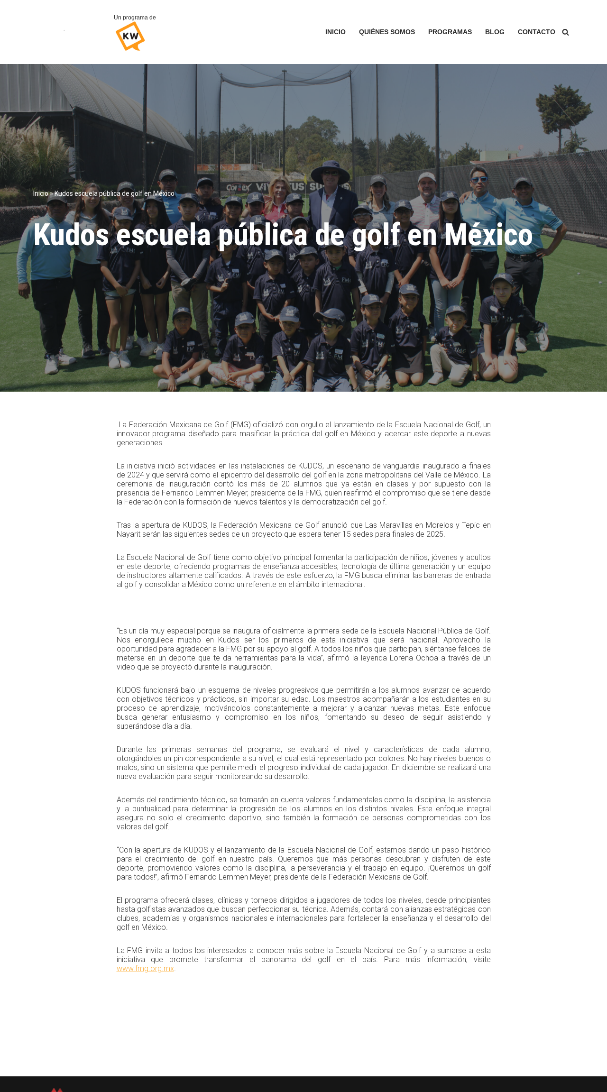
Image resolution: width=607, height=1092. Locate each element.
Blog (495, 32)
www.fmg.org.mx (145, 968)
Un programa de (135, 17)
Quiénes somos (387, 32)
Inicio (335, 32)
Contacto (536, 32)
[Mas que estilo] (66, 32)
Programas (450, 32)
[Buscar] (565, 32)
